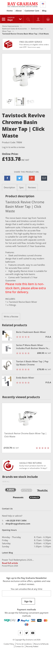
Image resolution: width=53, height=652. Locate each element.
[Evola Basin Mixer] (7, 381)
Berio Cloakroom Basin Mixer (31, 332)
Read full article (10, 563)
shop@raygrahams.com (18, 523)
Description (9, 187)
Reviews (32, 187)
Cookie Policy (9, 644)
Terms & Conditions (24, 644)
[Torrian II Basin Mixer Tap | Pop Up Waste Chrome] (7, 365)
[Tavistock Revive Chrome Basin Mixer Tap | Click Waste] (25, 76)
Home (10, 10)
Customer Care (32, 10)
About (19, 10)
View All (5, 481)
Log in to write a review (13, 147)
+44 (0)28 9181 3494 (16, 520)
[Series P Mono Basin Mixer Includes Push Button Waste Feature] (7, 349)
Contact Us (19, 646)
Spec (21, 187)
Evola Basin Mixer (25, 377)
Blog (44, 10)
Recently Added (32, 646)
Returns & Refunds (41, 644)
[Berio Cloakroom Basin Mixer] (7, 335)
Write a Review (11, 316)
